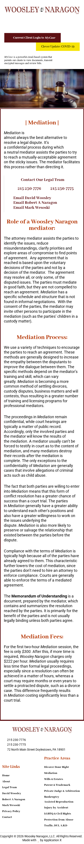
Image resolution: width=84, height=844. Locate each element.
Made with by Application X (42, 840)
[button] (42, 23)
